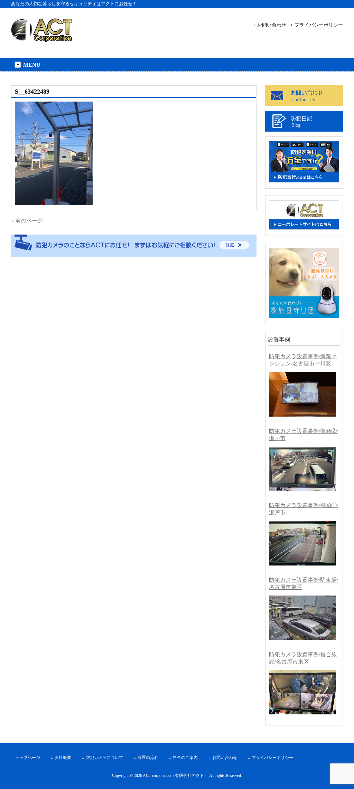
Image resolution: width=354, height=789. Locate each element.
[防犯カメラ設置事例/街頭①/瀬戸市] (302, 543)
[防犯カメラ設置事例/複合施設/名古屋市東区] (302, 692)
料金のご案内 (185, 757)
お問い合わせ (271, 25)
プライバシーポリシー (319, 25)
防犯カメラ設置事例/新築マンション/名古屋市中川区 (303, 360)
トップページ (27, 757)
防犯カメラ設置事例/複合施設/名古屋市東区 (303, 658)
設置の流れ (148, 757)
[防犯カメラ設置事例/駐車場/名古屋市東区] (302, 618)
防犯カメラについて (104, 757)
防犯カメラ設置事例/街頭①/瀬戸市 (303, 508)
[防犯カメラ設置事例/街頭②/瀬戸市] (302, 469)
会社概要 (63, 757)
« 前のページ (27, 221)
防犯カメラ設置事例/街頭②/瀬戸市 (303, 434)
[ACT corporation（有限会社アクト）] (41, 39)
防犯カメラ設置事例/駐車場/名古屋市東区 (303, 583)
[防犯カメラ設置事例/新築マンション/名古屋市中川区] (302, 394)
